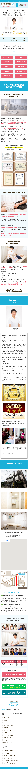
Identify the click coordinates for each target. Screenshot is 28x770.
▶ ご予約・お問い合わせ (10, 763)
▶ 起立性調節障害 (8, 735)
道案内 (24, 40)
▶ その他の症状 (7, 742)
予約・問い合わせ (14, 40)
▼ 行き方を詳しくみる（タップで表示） (12, 592)
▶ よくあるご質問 (8, 758)
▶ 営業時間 (5, 753)
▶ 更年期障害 (6, 730)
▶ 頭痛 (4, 720)
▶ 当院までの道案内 (8, 751)
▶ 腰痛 (4, 740)
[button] (3, 38)
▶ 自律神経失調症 (8, 725)
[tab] (14, 589)
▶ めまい (5, 723)
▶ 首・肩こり (6, 718)
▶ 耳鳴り (5, 732)
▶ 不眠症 (5, 728)
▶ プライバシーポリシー (10, 760)
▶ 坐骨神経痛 (6, 737)
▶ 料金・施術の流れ (8, 756)
